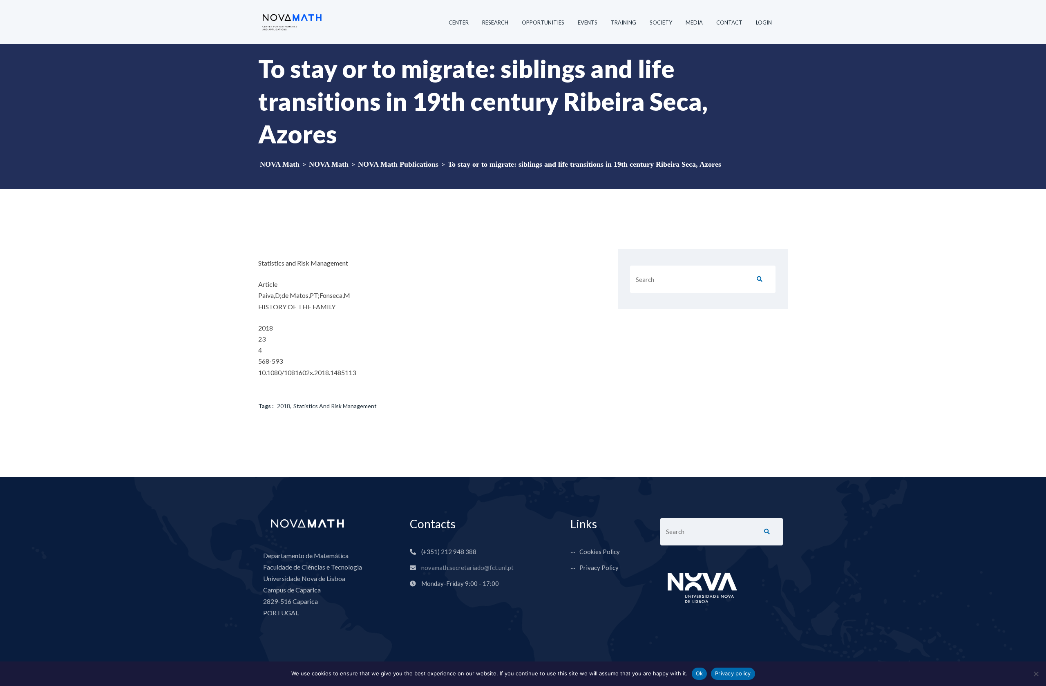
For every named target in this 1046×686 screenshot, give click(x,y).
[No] (1036, 674)
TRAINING (623, 22)
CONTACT (729, 22)
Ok (699, 673)
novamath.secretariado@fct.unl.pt (467, 567)
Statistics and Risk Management (335, 405)
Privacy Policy (599, 567)
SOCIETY (661, 22)
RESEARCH (495, 22)
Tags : (266, 405)
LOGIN (764, 22)
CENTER (459, 22)
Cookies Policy (599, 551)
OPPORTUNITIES (543, 22)
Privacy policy (733, 673)
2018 (283, 405)
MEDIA (694, 22)
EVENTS (587, 22)
